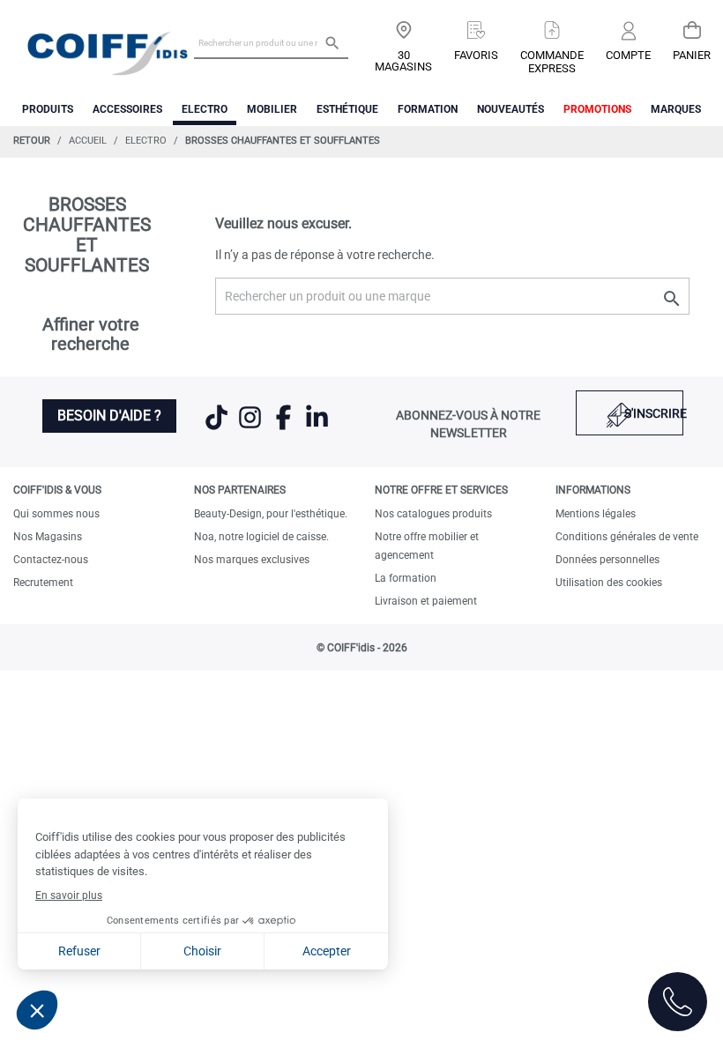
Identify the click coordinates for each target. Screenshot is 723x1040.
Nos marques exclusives (251, 559)
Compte (628, 55)
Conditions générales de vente (626, 537)
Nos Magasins (47, 537)
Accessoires (127, 109)
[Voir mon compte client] (628, 32)
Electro (204, 109)
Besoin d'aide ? (109, 415)
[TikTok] (218, 428)
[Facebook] (285, 428)
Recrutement (43, 582)
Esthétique (347, 109)
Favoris (476, 55)
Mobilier (272, 109)
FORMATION (428, 109)
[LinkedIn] (317, 428)
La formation (405, 578)
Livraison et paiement (426, 601)
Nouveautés (510, 109)
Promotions (597, 109)
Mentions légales (595, 514)
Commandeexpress (552, 61)
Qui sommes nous (56, 514)
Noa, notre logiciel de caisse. (261, 537)
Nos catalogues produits (433, 514)
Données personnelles (607, 559)
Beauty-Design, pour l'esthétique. (270, 514)
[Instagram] (251, 428)
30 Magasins (403, 60)
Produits (47, 109)
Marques (676, 109)
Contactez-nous (50, 559)
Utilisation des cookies (608, 582)
